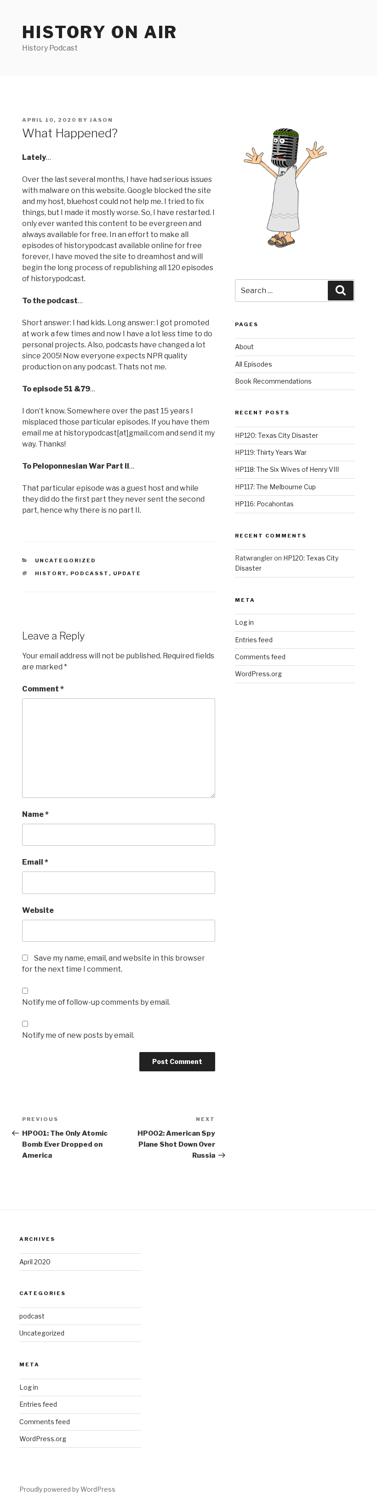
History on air (99, 32)
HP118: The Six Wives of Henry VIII (287, 469)
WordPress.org (258, 674)
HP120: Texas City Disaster (276, 435)
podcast (32, 1316)
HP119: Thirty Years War (271, 452)
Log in (244, 622)
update (127, 573)
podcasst (89, 573)
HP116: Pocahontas (264, 504)
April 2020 (35, 1262)
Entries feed (254, 640)
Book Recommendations (273, 381)
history (50, 573)
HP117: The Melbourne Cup (275, 487)
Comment (43, 689)
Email (35, 862)
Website (38, 910)
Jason (101, 120)
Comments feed (260, 657)
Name (35, 814)
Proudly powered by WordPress (67, 1489)
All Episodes (253, 364)
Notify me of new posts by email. (78, 1035)
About (244, 347)
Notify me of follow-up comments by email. (96, 1002)
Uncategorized (66, 560)
